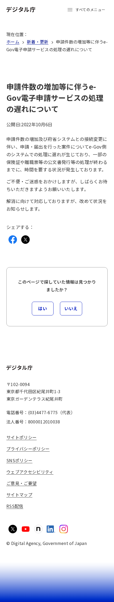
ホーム (12, 41)
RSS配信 (14, 506)
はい (42, 308)
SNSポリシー (19, 460)
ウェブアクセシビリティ (30, 472)
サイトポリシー (21, 437)
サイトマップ (19, 494)
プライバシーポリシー (28, 448)
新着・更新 (38, 41)
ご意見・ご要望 (21, 483)
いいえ (71, 308)
